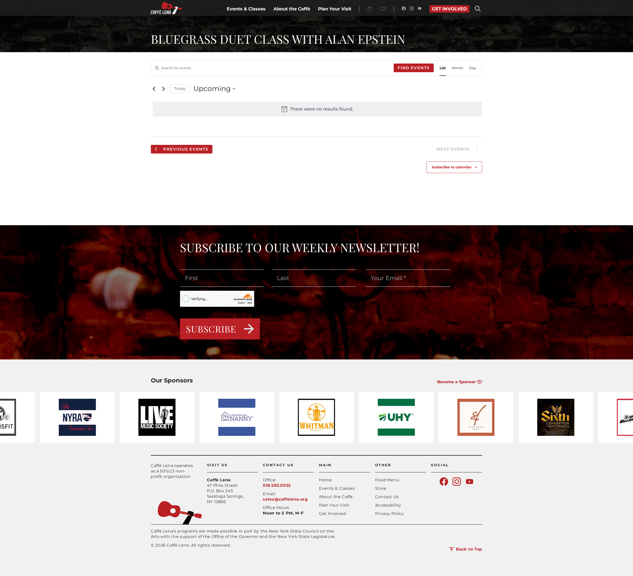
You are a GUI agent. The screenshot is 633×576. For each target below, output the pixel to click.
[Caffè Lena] (166, 12)
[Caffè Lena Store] (369, 9)
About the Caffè (336, 496)
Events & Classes (337, 488)
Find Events (414, 68)
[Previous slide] (6, 417)
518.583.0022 (277, 485)
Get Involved (332, 513)
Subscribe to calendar (452, 167)
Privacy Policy (389, 513)
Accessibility (388, 505)
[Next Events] (163, 89)
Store (380, 488)
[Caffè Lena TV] (383, 9)
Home (325, 480)
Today (180, 88)
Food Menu (387, 480)
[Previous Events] (154, 89)
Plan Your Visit (334, 505)
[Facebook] (404, 9)
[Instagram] (412, 9)
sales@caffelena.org (285, 499)
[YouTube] (420, 9)
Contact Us (387, 496)
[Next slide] (626, 417)
